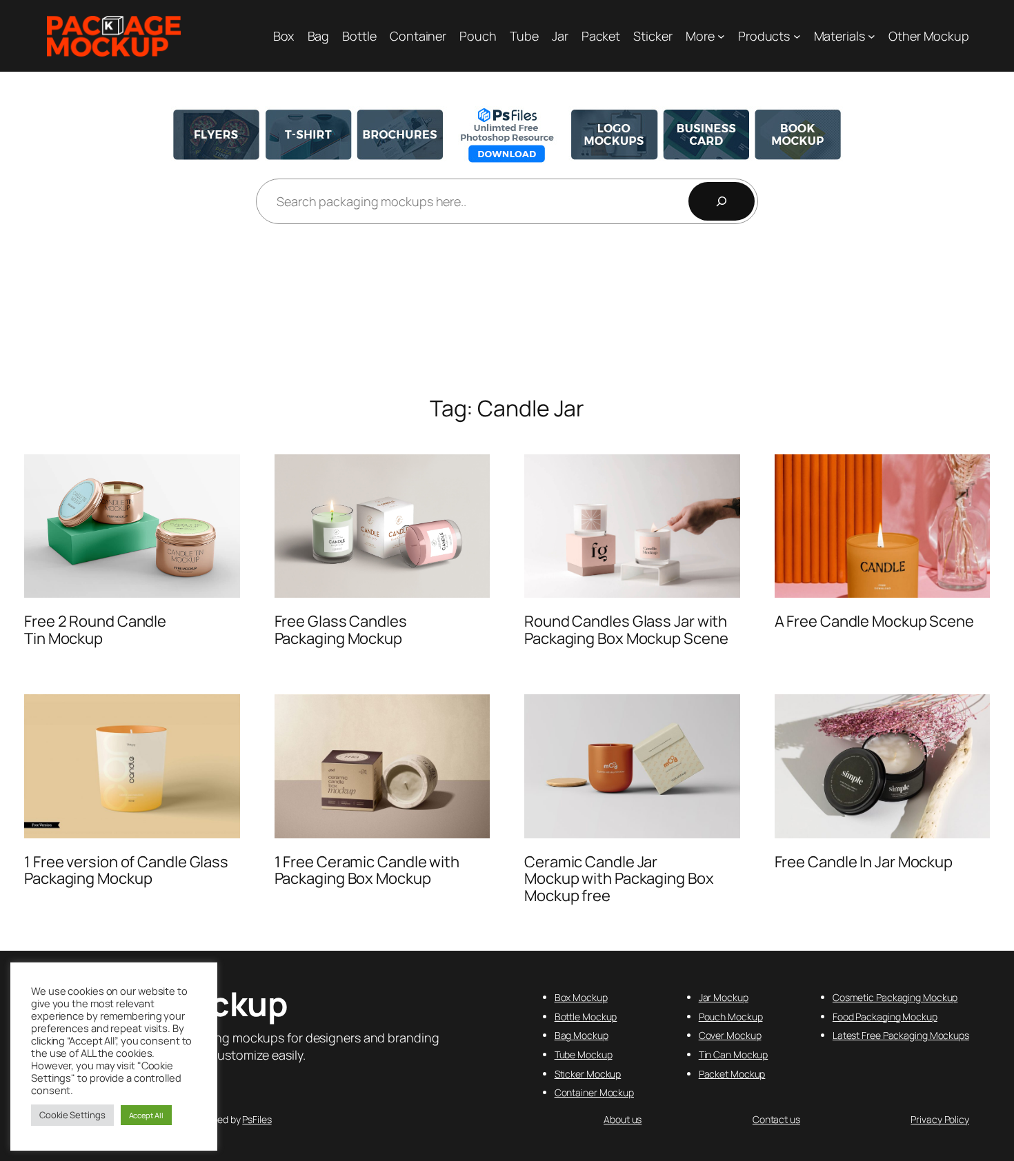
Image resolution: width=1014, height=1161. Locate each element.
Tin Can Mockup (733, 1054)
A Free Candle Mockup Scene (874, 621)
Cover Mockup (730, 1035)
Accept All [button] (146, 1115)
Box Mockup (581, 997)
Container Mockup (594, 1092)
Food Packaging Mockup (885, 1016)
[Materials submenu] (871, 36)
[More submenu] (721, 36)
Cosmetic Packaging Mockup (895, 997)
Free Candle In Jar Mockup (864, 862)
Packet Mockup (732, 1073)
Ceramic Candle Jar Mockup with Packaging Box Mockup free (619, 879)
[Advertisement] (507, 311)
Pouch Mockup (731, 1016)
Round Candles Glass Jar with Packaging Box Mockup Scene (626, 630)
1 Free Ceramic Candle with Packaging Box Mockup (367, 871)
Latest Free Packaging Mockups (901, 1035)
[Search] (721, 201)
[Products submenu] (797, 36)
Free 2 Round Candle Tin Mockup (95, 630)
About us (623, 1119)
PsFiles (256, 1119)
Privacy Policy (940, 1119)
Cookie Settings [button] (72, 1115)
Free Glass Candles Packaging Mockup (341, 630)
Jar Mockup (723, 997)
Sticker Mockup (588, 1073)
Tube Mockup (584, 1054)
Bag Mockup (581, 1035)
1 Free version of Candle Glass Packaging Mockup (126, 871)
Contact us (776, 1119)
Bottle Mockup (586, 1016)
